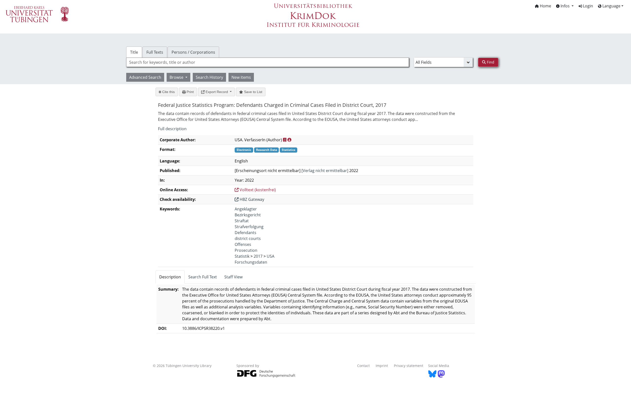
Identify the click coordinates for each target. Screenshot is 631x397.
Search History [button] (209, 77)
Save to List (252, 92)
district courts (248, 238)
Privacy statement (408, 365)
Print (190, 92)
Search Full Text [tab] (202, 277)
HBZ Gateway (251, 199)
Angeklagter (246, 209)
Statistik (242, 256)
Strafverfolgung (249, 226)
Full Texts (154, 52)
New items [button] (241, 77)
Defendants (245, 232)
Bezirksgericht (248, 215)
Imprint (382, 365)
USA (270, 256)
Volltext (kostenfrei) (257, 189)
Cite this (168, 92)
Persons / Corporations (193, 52)
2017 (258, 256)
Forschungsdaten (251, 262)
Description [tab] (170, 277)
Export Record (217, 92)
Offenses (243, 244)
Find (490, 62)
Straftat (242, 220)
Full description (172, 128)
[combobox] (267, 62)
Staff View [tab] (233, 277)
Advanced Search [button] (145, 77)
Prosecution (246, 250)
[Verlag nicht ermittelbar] (324, 170)
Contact (363, 365)
